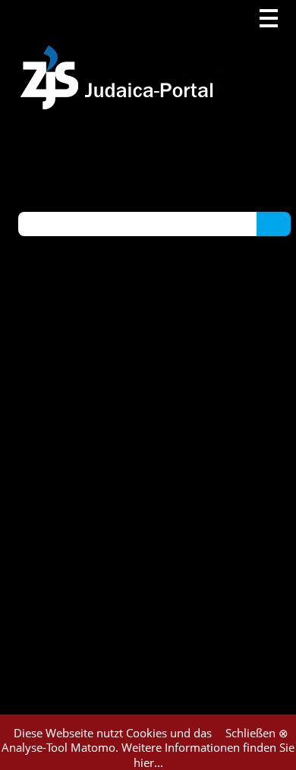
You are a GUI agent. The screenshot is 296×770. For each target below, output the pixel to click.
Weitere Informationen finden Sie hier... (207, 755)
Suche (273, 223)
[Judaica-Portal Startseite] (120, 55)
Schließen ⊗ (256, 732)
